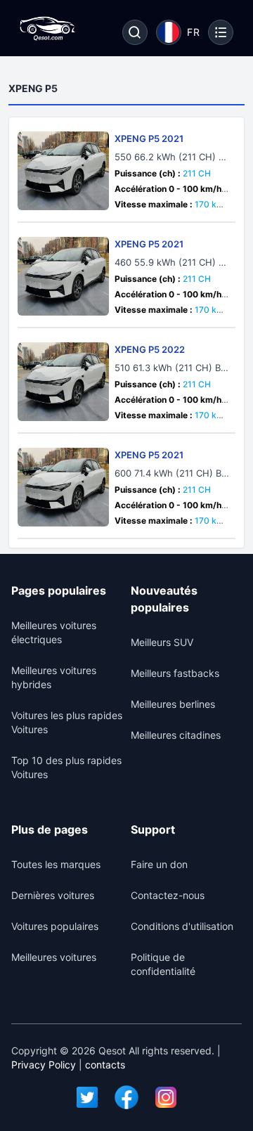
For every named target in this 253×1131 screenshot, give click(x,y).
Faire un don (159, 864)
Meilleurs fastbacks (175, 673)
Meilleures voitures (53, 957)
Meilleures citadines (176, 735)
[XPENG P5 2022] (63, 381)
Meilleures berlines (173, 704)
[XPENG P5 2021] (63, 170)
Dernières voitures (52, 895)
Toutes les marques (55, 864)
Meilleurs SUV (162, 642)
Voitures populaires (54, 926)
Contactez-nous (168, 895)
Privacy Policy (43, 1065)
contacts (105, 1065)
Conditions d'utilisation (182, 926)
